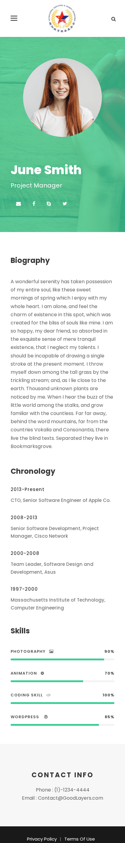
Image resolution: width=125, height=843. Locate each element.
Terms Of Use (79, 839)
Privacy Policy (42, 839)
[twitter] (64, 204)
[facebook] (33, 204)
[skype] (49, 204)
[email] (18, 204)
